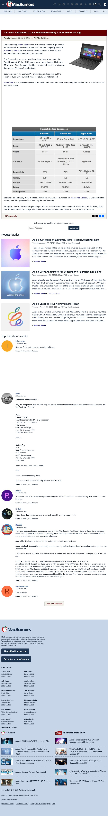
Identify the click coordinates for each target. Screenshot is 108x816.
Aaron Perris (28, 719)
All (105, 11)
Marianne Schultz (30, 700)
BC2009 (18, 525)
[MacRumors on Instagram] (59, 4)
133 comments (54, 293)
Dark (53, 803)
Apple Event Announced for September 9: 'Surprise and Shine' (67, 271)
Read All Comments (54, 604)
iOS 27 (69, 11)
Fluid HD (38, 803)
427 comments (11, 216)
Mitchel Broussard (8, 690)
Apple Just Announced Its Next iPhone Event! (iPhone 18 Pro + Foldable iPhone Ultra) (32, 751)
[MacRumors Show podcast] (54, 4)
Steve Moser (5, 719)
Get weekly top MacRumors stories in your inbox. (54, 223)
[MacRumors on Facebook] (63, 4)
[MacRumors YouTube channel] (76, 4)
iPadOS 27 (83, 11)
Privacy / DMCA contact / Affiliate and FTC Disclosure (19, 795)
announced (23, 44)
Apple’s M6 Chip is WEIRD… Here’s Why (32, 741)
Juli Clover (45, 38)
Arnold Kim (5, 671)
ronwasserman (21, 586)
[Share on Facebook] (101, 216)
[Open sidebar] (105, 5)
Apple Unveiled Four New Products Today (55, 304)
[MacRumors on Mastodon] (72, 4)
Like (29, 351)
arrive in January (11, 50)
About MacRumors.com (15, 651)
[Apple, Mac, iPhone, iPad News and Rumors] (20, 7)
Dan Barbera (6, 709)
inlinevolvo (20, 341)
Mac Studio (22, 11)
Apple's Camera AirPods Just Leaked (30, 772)
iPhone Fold (56, 11)
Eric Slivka (28, 671)
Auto (44, 803)
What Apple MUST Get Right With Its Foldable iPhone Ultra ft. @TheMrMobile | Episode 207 (86, 751)
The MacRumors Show (74, 732)
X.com (8, 676)
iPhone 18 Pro (39, 11)
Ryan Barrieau (29, 709)
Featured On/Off (8, 803)
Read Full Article (39, 261)
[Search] (100, 4)
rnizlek (18, 491)
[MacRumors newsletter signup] (90, 4)
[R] (7, 500)
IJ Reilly (18, 509)
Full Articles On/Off (22, 803)
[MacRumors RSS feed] (85, 4)
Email (3, 676)
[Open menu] (3, 4)
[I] (7, 351)
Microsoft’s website (78, 198)
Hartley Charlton (7, 700)
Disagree (35, 351)
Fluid (32, 803)
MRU (17, 394)
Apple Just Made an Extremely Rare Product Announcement (65, 240)
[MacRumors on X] (68, 4)
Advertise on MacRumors (16, 659)
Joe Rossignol (74, 243)
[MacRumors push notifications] (81, 4)
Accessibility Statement (9, 799)
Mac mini (8, 11)
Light (48, 803)
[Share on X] (95, 216)
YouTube (10, 732)
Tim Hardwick (29, 690)
